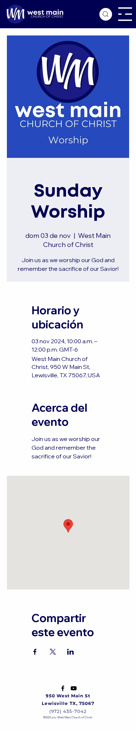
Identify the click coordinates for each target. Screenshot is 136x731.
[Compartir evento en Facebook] (35, 652)
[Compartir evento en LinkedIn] (70, 652)
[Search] (105, 14)
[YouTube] (73, 688)
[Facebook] (62, 688)
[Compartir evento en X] (52, 652)
